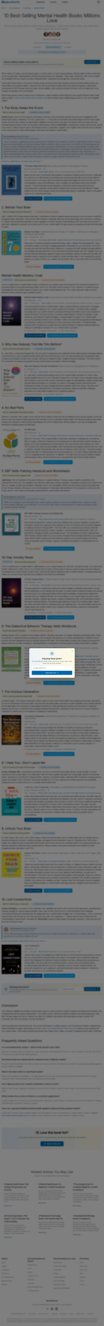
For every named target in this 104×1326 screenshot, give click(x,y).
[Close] (72, 650)
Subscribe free (51, 673)
